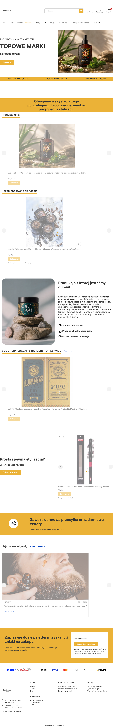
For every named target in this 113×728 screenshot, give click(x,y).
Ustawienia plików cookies (96, 691)
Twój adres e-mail (80, 638)
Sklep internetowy (54, 725)
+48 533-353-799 (11, 706)
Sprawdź (7, 62)
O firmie (33, 689)
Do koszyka (14, 183)
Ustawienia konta (36, 702)
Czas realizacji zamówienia (68, 689)
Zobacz (67, 351)
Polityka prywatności (94, 686)
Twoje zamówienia (36, 700)
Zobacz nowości (10, 472)
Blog (31, 691)
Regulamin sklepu (93, 689)
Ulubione (33, 705)
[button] (81, 11)
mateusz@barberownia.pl (14, 711)
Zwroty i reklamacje (65, 691)
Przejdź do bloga (36, 546)
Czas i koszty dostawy (66, 686)
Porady (7, 602)
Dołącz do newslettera (85, 644)
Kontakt (33, 686)
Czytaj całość (9, 611)
